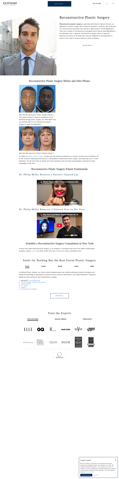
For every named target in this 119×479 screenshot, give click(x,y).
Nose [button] (60, 266)
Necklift (37, 280)
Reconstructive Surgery (29, 289)
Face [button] (27, 266)
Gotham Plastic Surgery (36, 156)
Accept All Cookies (86, 475)
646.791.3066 (97, 3)
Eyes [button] (43, 266)
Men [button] (92, 266)
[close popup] (115, 460)
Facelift (31, 280)
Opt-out (96, 475)
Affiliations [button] (32, 319)
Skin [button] (76, 266)
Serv (60, 295)
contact (33, 251)
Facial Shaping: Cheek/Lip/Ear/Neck (33, 282)
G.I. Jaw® (24, 285)
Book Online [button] (59, 4)
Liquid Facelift (26, 284)
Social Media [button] (60, 319)
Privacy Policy (90, 472)
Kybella (23, 287)
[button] (106, 4)
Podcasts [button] (87, 319)
